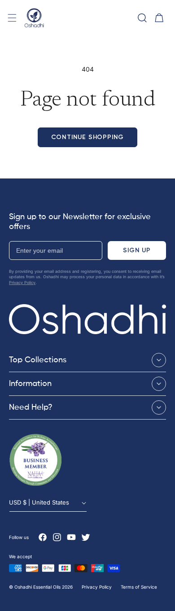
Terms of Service (139, 587)
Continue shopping (87, 137)
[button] (12, 18)
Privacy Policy (22, 282)
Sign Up (137, 250)
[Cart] (159, 18)
